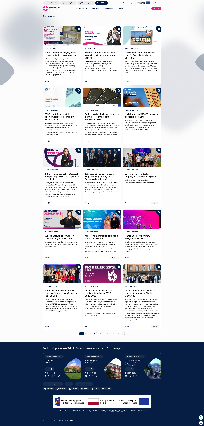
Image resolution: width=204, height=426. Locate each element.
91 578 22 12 (131, 373)
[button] (201, 423)
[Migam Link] (201, 417)
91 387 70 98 (91, 373)
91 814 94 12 (51, 373)
